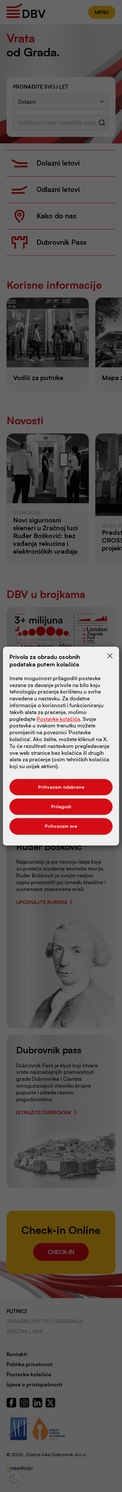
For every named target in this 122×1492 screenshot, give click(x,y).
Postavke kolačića (58, 719)
